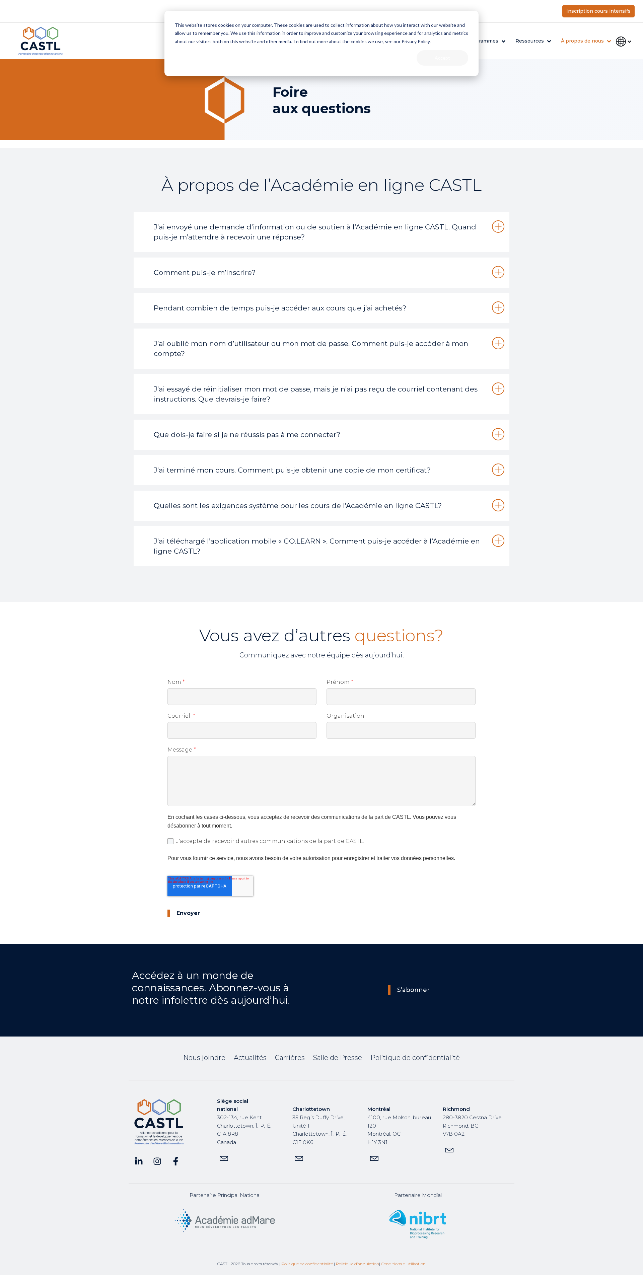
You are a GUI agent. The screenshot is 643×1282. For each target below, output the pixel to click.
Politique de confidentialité (307, 1263)
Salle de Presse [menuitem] (337, 1058)
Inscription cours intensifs (598, 11)
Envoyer (188, 913)
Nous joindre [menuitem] (204, 1058)
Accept (442, 58)
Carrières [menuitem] (290, 1058)
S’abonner (413, 990)
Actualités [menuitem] (250, 1058)
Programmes (482, 41)
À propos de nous (582, 41)
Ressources (529, 41)
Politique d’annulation (357, 1263)
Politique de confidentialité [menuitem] (415, 1058)
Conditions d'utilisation (403, 1263)
